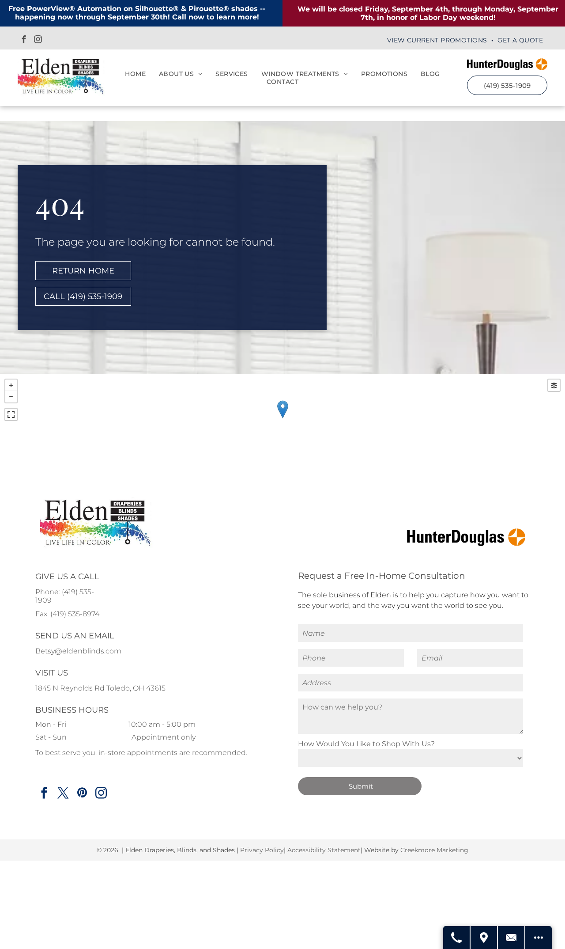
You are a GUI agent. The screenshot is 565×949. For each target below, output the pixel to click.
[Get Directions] (484, 937)
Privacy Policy (261, 850)
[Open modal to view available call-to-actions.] (538, 937)
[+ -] (282, 418)
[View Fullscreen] (11, 414)
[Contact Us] (511, 937)
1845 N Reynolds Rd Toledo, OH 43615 (100, 688)
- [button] (11, 396)
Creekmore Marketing (434, 850)
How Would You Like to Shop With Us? (366, 744)
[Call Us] (457, 937)
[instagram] (38, 40)
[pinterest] (81, 794)
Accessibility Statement (324, 850)
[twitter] (63, 794)
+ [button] (11, 385)
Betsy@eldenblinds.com (78, 651)
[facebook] (24, 40)
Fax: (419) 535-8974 (67, 614)
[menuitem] (438, 40)
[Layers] (554, 385)
